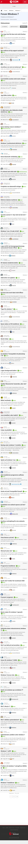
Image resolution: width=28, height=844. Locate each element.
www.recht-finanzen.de (14, 837)
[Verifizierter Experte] (19, 60)
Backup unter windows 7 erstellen (11, 445)
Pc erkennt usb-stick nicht (9, 171)
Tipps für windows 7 (7, 309)
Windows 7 (17, 10)
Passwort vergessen (7, 597)
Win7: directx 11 (5, 706)
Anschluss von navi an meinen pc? (11, 67)
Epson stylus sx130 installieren (10, 324)
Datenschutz (12, 827)
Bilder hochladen (6, 400)
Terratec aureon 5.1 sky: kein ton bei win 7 (13, 215)
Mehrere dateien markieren (9, 200)
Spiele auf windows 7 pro (8, 460)
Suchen (24, 23)
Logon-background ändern (9, 370)
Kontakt (17, 827)
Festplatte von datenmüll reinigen (11, 186)
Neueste (5, 26)
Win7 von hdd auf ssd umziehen (10, 645)
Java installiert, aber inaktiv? (9, 415)
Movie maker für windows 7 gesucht (11, 612)
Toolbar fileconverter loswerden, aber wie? (13, 384)
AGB (7, 827)
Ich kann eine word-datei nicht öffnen (12, 292)
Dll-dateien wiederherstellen (9, 263)
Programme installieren (8, 566)
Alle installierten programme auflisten (12, 475)
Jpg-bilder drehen (6, 95)
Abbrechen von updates (8, 277)
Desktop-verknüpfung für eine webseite (13, 521)
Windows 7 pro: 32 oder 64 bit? (10, 231)
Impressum (22, 827)
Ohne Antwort (14, 26)
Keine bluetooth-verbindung (9, 156)
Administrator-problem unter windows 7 (13, 734)
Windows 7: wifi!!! (6, 751)
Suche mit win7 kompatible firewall (11, 491)
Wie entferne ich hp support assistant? (12, 50)
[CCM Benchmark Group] (14, 834)
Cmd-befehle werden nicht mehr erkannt (13, 79)
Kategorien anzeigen (5, 19)
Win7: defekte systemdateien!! (10, 720)
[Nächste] (17, 796)
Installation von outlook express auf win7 (13, 504)
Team (3, 827)
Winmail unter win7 (6, 551)
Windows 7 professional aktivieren (11, 143)
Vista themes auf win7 (7, 537)
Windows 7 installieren (7, 782)
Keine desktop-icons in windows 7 (11, 127)
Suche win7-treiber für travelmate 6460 (12, 581)
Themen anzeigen (13, 19)
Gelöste (24, 26)
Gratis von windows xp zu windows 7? (12, 690)
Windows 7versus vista (7, 675)
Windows (11, 10)
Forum (5, 10)
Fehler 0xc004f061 (6, 430)
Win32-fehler (5, 339)
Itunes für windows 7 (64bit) (9, 660)
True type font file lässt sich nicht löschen (13, 34)
